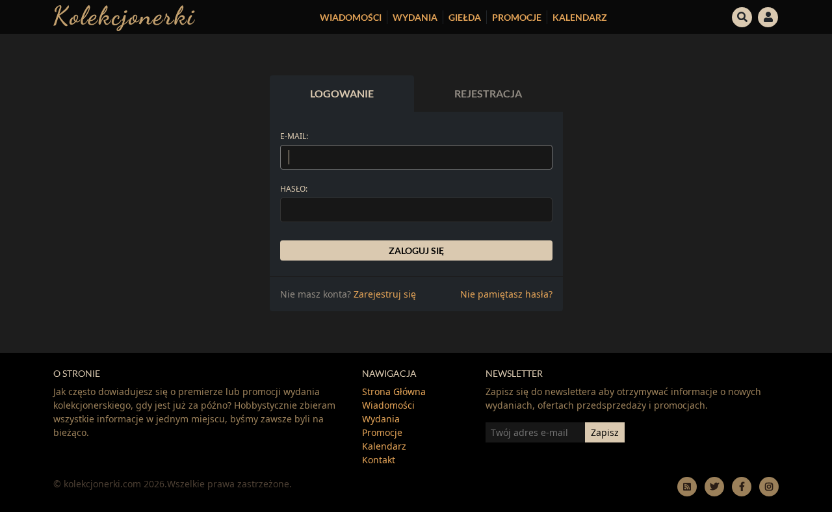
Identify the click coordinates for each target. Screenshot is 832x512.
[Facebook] (741, 486)
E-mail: (294, 136)
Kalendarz (579, 17)
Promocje (516, 17)
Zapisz (605, 432)
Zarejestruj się (385, 294)
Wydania (415, 17)
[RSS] (687, 486)
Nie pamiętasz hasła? (506, 294)
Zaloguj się (416, 250)
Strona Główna (394, 391)
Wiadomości (351, 17)
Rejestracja (488, 93)
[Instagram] (769, 486)
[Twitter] (714, 486)
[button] (742, 15)
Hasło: (293, 188)
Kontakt (378, 460)
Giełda (464, 17)
